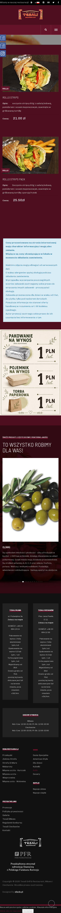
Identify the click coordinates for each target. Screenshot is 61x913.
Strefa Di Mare (10, 763)
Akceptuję (27, 911)
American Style (40, 759)
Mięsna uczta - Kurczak (14, 770)
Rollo (35, 770)
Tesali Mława (9, 819)
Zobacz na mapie (15, 619)
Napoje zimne (39, 789)
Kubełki (36, 766)
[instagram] (43, 2)
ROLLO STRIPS (10, 97)
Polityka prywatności (13, 811)
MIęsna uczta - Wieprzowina (10, 776)
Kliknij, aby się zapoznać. (11, 911)
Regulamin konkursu (12, 823)
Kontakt (6, 830)
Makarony (7, 766)
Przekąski (7, 755)
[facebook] (58, 2)
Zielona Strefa (10, 759)
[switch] (31, 2)
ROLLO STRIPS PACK (14, 179)
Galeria (6, 815)
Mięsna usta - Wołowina (14, 781)
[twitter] (53, 2)
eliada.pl (19, 892)
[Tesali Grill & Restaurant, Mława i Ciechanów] (30, 14)
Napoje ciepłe (39, 793)
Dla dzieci (37, 763)
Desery (36, 774)
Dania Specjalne (40, 755)
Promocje (7, 807)
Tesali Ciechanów (11, 826)
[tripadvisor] (48, 2)
